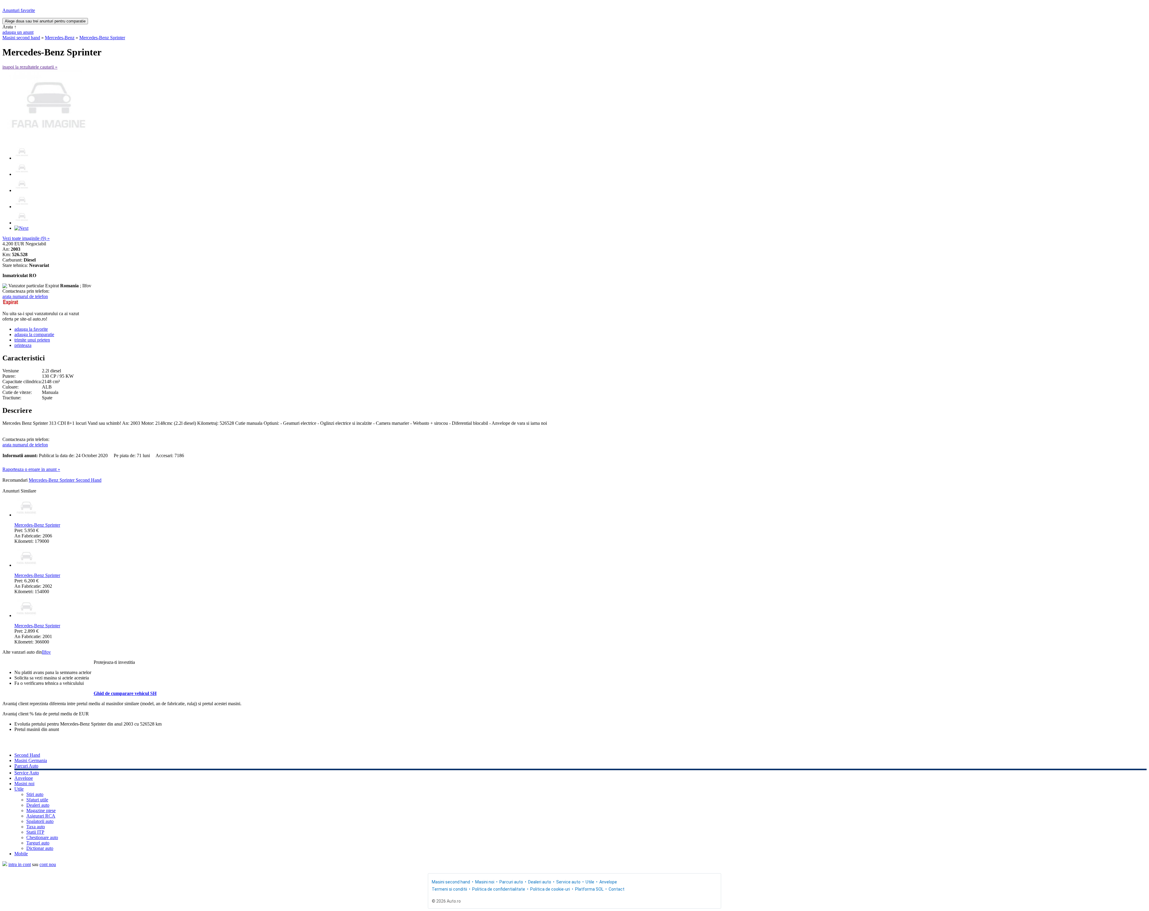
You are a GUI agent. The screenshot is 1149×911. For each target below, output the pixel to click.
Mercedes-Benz (60, 37)
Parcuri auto (511, 882)
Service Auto (26, 772)
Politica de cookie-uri (550, 889)
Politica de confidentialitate (498, 889)
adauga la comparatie (34, 334)
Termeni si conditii (449, 889)
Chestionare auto (42, 837)
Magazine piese (41, 810)
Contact (616, 889)
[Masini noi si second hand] (4, 864)
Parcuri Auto (26, 765)
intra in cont (19, 864)
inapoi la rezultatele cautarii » (29, 67)
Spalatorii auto (40, 821)
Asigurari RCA (40, 815)
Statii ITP (35, 832)
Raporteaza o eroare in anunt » (31, 469)
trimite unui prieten (32, 339)
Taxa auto (35, 826)
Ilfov (46, 652)
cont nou (47, 864)
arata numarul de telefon (25, 296)
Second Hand (27, 755)
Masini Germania (30, 760)
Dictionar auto (39, 848)
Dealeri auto (37, 805)
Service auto (568, 882)
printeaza (22, 345)
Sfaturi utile (37, 799)
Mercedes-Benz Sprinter (102, 37)
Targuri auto (37, 842)
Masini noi (24, 783)
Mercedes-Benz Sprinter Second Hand (65, 480)
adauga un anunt (18, 32)
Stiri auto (34, 794)
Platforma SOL (589, 889)
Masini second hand (21, 37)
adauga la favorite (31, 329)
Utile (19, 788)
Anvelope (23, 778)
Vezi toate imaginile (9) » (26, 238)
